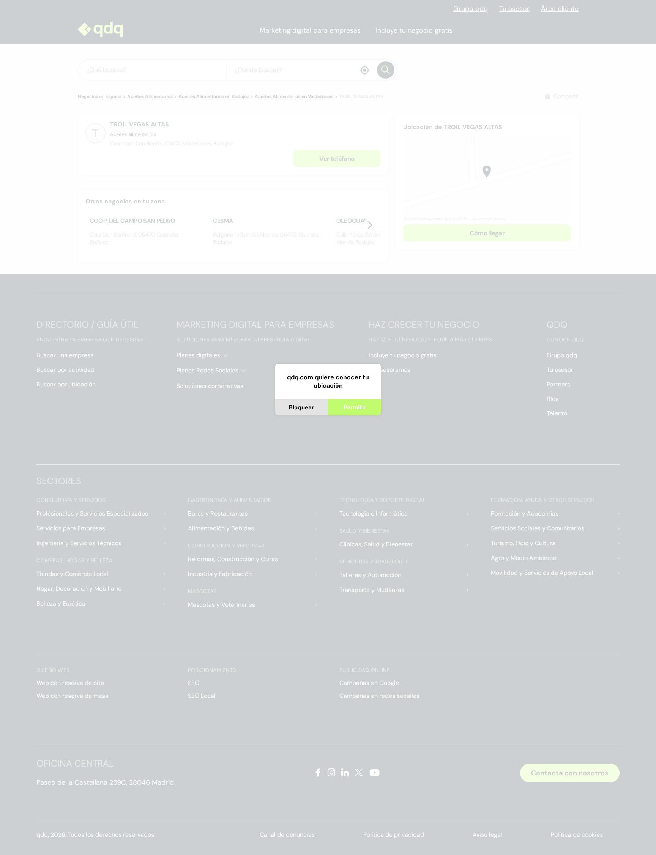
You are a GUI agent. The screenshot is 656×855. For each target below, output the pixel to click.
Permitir (355, 407)
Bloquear (301, 407)
